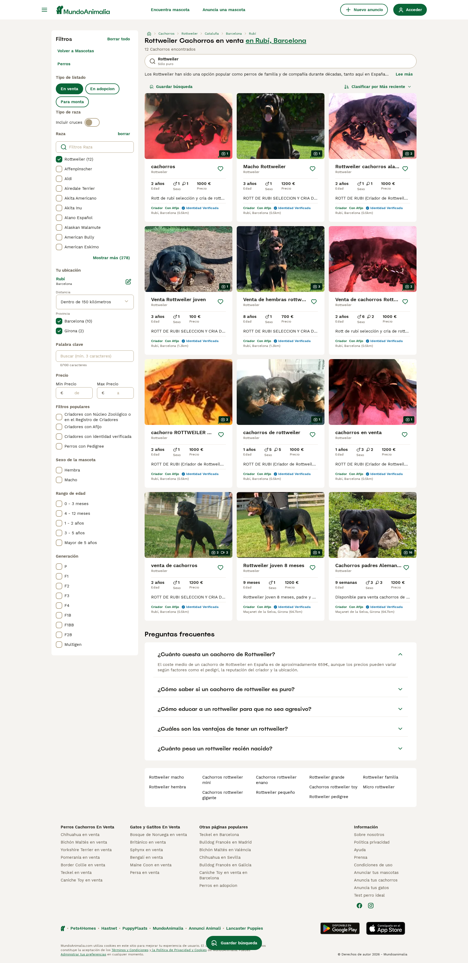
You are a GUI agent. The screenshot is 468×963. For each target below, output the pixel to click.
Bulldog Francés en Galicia (225, 865)
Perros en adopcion (218, 885)
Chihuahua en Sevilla (219, 857)
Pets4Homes (83, 928)
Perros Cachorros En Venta (87, 827)
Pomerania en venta (80, 857)
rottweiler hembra (167, 787)
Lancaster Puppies (244, 928)
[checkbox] (59, 159)
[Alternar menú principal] (44, 9)
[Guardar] (220, 168)
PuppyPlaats (134, 928)
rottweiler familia (380, 777)
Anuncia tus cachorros (376, 880)
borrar (124, 133)
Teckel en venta (76, 872)
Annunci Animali (205, 928)
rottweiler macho (166, 777)
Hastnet (109, 928)
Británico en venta (148, 842)
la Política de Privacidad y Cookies (179, 950)
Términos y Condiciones (130, 950)
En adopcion (102, 88)
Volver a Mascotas (75, 50)
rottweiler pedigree (328, 796)
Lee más (404, 74)
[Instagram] (370, 905)
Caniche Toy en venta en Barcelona (223, 875)
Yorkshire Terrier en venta (86, 849)
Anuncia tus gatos (371, 887)
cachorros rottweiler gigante (222, 795)
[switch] (92, 122)
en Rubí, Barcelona (276, 40)
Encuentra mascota (170, 9)
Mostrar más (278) (111, 257)
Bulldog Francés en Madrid (225, 842)
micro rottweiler (379, 787)
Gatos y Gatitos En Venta (155, 827)
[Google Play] (340, 928)
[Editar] (128, 281)
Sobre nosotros (369, 834)
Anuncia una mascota (224, 9)
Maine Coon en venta (150, 865)
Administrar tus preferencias (83, 954)
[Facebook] (359, 905)
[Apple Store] (385, 928)
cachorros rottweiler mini (222, 780)
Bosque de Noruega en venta (158, 834)
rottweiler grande (326, 777)
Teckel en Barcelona (219, 834)
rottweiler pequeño (275, 792)
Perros (63, 63)
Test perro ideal (369, 895)
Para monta (72, 101)
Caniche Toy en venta (81, 880)
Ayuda (360, 849)
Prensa (360, 857)
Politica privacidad (371, 842)
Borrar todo (118, 39)
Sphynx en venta (146, 849)
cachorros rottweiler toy (333, 787)
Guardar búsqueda (174, 86)
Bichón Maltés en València (225, 849)
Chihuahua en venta (80, 834)
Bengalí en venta (146, 857)
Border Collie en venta (83, 865)
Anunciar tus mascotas (376, 872)
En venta (69, 88)
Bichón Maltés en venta (84, 842)
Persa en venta (144, 872)
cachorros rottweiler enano (276, 780)
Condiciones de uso (373, 865)
